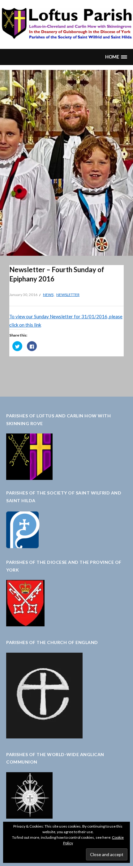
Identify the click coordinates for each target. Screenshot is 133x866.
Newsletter (67, 294)
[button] (116, 57)
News (48, 294)
